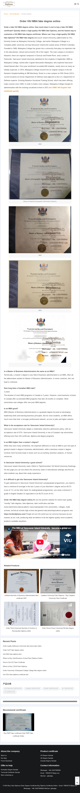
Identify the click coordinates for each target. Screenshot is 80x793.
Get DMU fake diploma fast (12, 654)
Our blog (4, 758)
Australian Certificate (13, 688)
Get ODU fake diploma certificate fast (15, 674)
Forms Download (6, 761)
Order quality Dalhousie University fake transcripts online (22, 646)
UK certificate (67, 688)
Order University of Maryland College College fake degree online (24, 670)
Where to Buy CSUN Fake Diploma (15, 666)
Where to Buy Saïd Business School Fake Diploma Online (22, 658)
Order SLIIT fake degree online (13, 650)
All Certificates (14, 14)
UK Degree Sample (46, 758)
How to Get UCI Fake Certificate (14, 662)
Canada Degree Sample (48, 761)
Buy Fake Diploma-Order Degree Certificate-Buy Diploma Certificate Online (33, 785)
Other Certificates (51, 688)
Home (6, 14)
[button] (75, 4)
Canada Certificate (32, 688)
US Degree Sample (46, 755)
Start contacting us (7, 775)
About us (4, 755)
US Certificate (9, 692)
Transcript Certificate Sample (10, 772)
